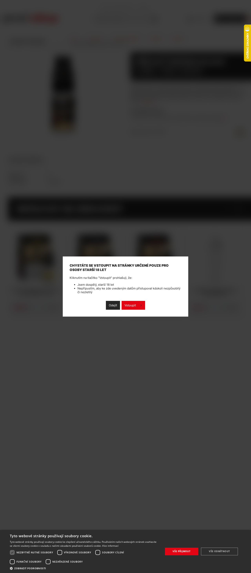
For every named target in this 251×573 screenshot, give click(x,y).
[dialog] (125, 551)
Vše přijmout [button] (181, 551)
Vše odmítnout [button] (219, 551)
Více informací (110, 545)
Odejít (113, 305)
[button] (84, 568)
